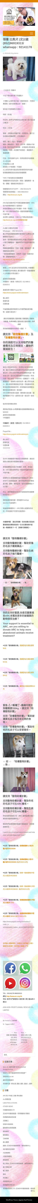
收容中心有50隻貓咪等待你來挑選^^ (14, 1073)
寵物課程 (6, 1131)
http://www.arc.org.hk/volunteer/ (13, 259)
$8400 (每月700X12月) (18, 916)
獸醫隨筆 (6, 1160)
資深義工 (6, 1178)
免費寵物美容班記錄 (9, 1117)
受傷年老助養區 (8, 1124)
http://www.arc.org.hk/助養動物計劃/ (15, 220)
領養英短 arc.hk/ (8, 1076)
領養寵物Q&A (7, 1181)
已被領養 (14, 1020)
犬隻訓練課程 (7, 1156)
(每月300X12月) (18, 862)
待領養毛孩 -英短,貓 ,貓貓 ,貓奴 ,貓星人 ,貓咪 (17, 1083)
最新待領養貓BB (8, 1080)
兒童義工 (6, 1120)
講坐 (4, 1174)
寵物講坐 (6, 1135)
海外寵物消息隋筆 (9, 1149)
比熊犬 (12, 1024)
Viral (20, 1200)
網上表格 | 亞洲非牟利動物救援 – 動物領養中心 (18, 1163)
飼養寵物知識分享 (9, 1185)
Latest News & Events (10, 1103)
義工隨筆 (6, 1170)
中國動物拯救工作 (9, 1110)
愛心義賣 (6, 1142)
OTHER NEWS (8, 1106)
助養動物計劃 (13, 337)
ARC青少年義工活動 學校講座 (13, 1095)
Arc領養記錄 (7, 1099)
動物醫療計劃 (20, 334)
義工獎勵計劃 (7, 1167)
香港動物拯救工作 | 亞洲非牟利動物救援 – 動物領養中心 (19, 1190)
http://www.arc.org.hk (15, 195)
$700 (12, 902)
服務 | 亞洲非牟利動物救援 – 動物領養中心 (16, 1145)
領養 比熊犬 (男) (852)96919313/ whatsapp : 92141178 (26, 1037)
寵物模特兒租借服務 (9, 1128)
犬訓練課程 (6, 1153)
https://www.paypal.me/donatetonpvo (15, 293)
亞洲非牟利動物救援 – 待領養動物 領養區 (16, 1113)
